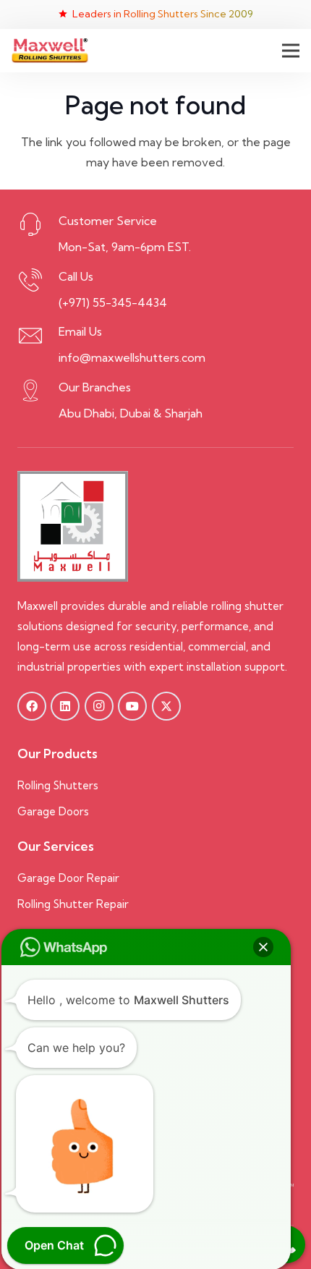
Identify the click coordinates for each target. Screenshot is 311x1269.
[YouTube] (132, 706)
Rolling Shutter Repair (73, 904)
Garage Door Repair (68, 878)
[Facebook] (31, 706)
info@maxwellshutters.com (132, 357)
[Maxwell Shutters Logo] (50, 51)
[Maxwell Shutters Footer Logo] (72, 526)
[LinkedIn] (65, 706)
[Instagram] (99, 706)
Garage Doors (54, 811)
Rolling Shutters (57, 785)
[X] (166, 706)
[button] (291, 51)
